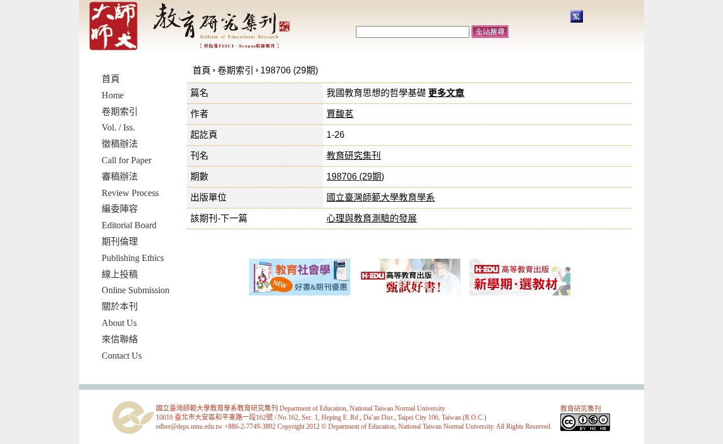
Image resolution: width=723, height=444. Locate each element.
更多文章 (446, 93)
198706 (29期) (289, 70)
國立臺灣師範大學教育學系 (380, 197)
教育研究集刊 (353, 155)
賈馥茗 (340, 114)
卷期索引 (235, 70)
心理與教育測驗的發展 (371, 218)
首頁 (202, 70)
